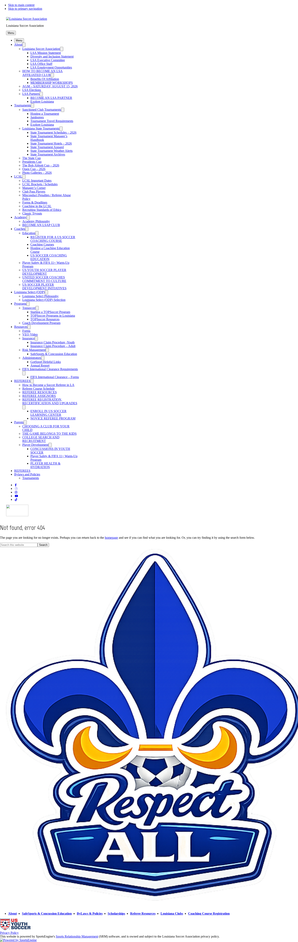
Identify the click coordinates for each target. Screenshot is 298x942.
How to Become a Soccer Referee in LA (48, 385)
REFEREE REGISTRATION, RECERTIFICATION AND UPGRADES (49, 401)
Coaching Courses (42, 244)
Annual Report (39, 365)
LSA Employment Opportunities (51, 67)
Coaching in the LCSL (36, 206)
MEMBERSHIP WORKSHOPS (51, 82)
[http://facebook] (16, 485)
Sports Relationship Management (77, 936)
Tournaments (22, 105)
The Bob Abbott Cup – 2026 (40, 165)
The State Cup (31, 158)
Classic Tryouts (32, 213)
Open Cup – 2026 (33, 169)
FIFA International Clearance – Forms (54, 377)
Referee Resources (142, 913)
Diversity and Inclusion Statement (52, 56)
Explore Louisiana (42, 101)
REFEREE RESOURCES (39, 392)
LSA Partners (31, 93)
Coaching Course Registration (209, 913)
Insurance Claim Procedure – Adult (52, 346)
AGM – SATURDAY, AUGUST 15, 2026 (50, 86)
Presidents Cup (32, 161)
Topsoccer (28, 308)
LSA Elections (31, 90)
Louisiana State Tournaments (40, 128)
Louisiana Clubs (172, 913)
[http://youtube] (16, 496)
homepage (111, 537)
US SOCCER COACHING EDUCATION (48, 257)
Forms (26, 331)
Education (28, 233)
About (18, 44)
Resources (20, 326)
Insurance (28, 338)
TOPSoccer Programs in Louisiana (52, 315)
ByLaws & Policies (90, 913)
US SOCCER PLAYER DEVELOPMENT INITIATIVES (44, 286)
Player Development (35, 444)
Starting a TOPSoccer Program (50, 312)
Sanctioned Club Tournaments (41, 109)
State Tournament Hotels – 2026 (51, 143)
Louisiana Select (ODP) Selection (43, 299)
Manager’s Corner (34, 188)
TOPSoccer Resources (44, 319)
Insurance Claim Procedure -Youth (52, 342)
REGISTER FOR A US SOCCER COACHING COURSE (52, 238)
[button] (11, 33)
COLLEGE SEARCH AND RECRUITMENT (40, 439)
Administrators (31, 357)
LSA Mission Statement (45, 53)
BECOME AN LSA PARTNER (51, 98)
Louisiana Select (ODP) (29, 292)
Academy (20, 217)
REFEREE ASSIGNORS (39, 396)
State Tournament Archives (47, 154)
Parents (19, 422)
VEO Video (30, 334)
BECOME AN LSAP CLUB (41, 225)
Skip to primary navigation (25, 8)
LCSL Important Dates (36, 180)
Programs (20, 303)
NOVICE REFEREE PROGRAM (52, 418)
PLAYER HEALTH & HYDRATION (45, 465)
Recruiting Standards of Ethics (41, 209)
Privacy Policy (9, 932)
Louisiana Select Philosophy (40, 296)
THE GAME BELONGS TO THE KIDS (49, 433)
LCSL (18, 176)
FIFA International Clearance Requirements (50, 369)
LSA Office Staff (41, 63)
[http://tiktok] (16, 499)
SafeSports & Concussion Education (53, 354)
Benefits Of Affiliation (44, 79)
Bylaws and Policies (27, 474)
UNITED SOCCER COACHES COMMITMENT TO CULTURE (44, 279)
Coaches (19, 229)
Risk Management (34, 350)
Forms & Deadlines (34, 202)
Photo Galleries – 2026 (37, 172)
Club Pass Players (33, 191)
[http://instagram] (16, 492)
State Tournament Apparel (47, 147)
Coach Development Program (41, 323)
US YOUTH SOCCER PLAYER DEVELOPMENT (44, 271)
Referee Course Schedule (38, 388)
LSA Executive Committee (47, 60)
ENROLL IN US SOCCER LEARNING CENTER (48, 412)
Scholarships (116, 913)
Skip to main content (21, 5)
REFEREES (22, 381)
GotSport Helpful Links (45, 362)
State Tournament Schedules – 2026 (53, 132)
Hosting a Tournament (44, 113)
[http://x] (16, 488)
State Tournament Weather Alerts (51, 150)
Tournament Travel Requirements (51, 121)
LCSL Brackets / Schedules (40, 184)
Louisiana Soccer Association (41, 48)
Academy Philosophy (36, 221)
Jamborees (37, 117)
